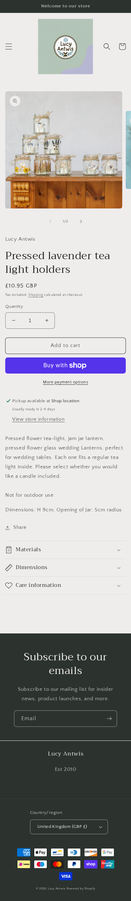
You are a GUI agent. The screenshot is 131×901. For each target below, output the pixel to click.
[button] (8, 46)
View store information (38, 419)
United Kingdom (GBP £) (62, 826)
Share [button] (20, 527)
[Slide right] (81, 221)
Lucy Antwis (57, 888)
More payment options (65, 382)
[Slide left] (50, 221)
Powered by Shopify (81, 888)
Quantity (14, 306)
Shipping (35, 295)
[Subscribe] (109, 718)
